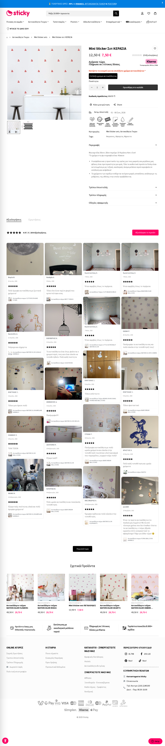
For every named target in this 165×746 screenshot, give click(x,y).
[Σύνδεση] (142, 13)
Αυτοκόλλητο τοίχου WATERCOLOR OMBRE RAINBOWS (141, 608)
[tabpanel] (82, 391)
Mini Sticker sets (40, 37)
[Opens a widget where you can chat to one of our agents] (155, 741)
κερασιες (111, 136)
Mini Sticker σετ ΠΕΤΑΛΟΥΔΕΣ (82, 605)
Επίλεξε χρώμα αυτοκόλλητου (103, 76)
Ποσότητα (93, 81)
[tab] (13, 220)
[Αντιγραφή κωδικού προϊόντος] (115, 96)
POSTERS (112, 3)
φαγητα (119, 136)
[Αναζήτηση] (116, 13)
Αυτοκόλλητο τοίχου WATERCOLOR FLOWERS (17, 606)
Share (119, 104)
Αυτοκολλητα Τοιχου (20, 37)
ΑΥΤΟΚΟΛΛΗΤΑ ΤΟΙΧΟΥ (95, 3)
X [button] (162, 2)
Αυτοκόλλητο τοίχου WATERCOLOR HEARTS (110, 606)
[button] (155, 48)
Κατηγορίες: (94, 131)
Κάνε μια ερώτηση (101, 104)
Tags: (91, 136)
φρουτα (128, 136)
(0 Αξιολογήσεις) (150, 55)
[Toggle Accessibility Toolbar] (5, 740)
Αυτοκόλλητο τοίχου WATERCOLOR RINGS (47, 606)
